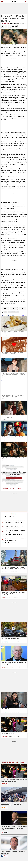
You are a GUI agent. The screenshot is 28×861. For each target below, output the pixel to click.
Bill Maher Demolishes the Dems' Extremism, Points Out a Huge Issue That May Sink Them (14, 828)
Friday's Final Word (8, 733)
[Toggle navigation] (2, 1)
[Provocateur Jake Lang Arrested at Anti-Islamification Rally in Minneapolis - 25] (14, 794)
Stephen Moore (5, 642)
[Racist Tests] (14, 699)
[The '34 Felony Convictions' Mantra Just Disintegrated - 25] (14, 843)
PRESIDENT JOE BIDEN (14, 312)
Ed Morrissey (5, 736)
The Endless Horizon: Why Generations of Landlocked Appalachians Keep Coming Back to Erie (15, 522)
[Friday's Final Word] (14, 724)
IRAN (6, 312)
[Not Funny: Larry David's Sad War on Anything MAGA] (14, 653)
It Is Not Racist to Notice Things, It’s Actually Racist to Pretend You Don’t (14, 780)
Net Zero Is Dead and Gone (11, 639)
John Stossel (5, 712)
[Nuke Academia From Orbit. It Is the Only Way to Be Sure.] (14, 583)
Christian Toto (5, 667)
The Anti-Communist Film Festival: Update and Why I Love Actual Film (13, 568)
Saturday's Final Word (10, 517)
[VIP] (25, 1)
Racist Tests (6, 709)
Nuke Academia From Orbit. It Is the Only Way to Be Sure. (13, 593)
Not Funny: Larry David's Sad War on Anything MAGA (14, 663)
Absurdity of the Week (10, 542)
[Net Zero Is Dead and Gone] (14, 629)
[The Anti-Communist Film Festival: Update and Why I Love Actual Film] (14, 558)
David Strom (5, 23)
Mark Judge (4, 572)
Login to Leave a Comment (14, 478)
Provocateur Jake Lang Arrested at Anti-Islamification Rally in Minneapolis (12, 803)
